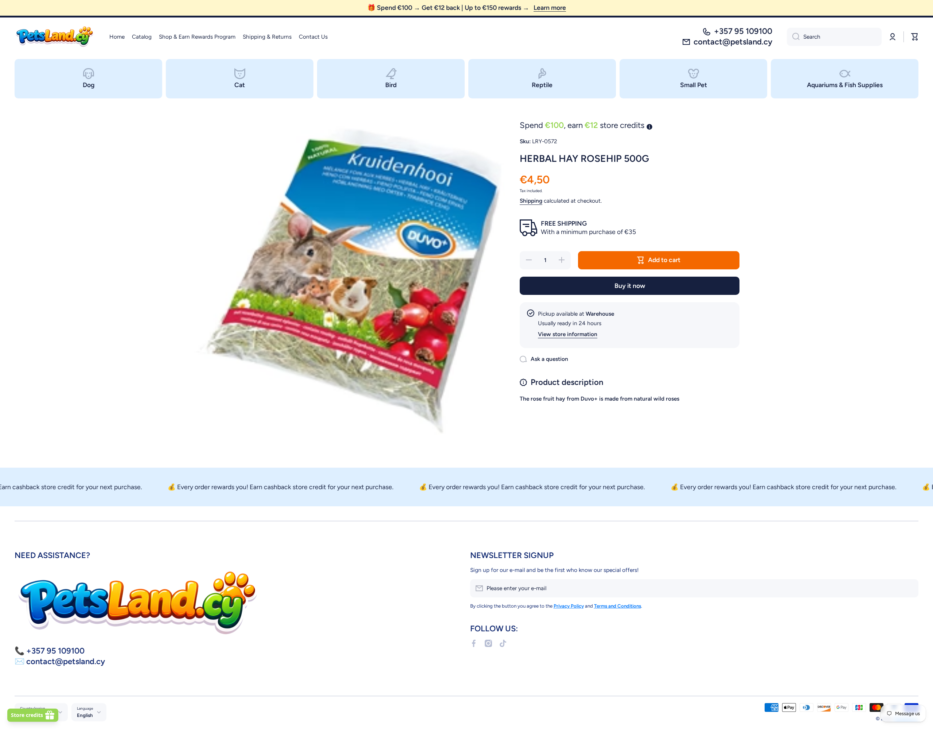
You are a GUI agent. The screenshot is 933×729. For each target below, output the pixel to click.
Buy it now (629, 285)
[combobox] (834, 37)
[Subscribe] (909, 588)
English (85, 715)
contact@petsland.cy (733, 42)
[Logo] (55, 37)
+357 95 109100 (743, 31)
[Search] (793, 37)
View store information (567, 334)
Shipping (531, 200)
